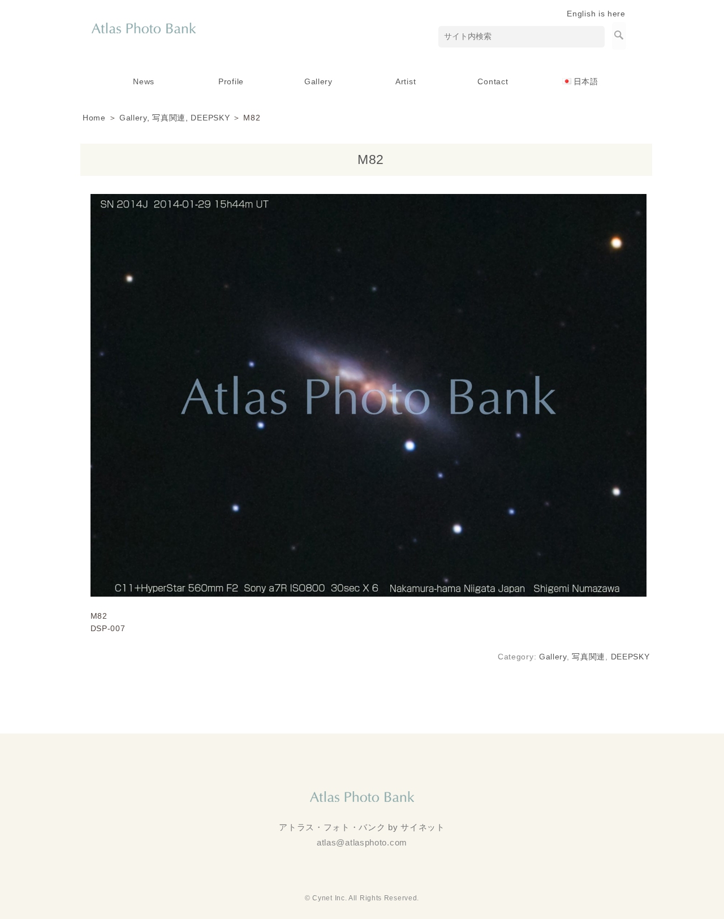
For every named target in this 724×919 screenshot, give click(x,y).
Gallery (318, 81)
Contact (492, 81)
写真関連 (169, 117)
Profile (231, 81)
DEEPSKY (210, 117)
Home (94, 117)
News (143, 81)
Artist (405, 81)
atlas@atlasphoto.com (362, 842)
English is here (596, 13)
